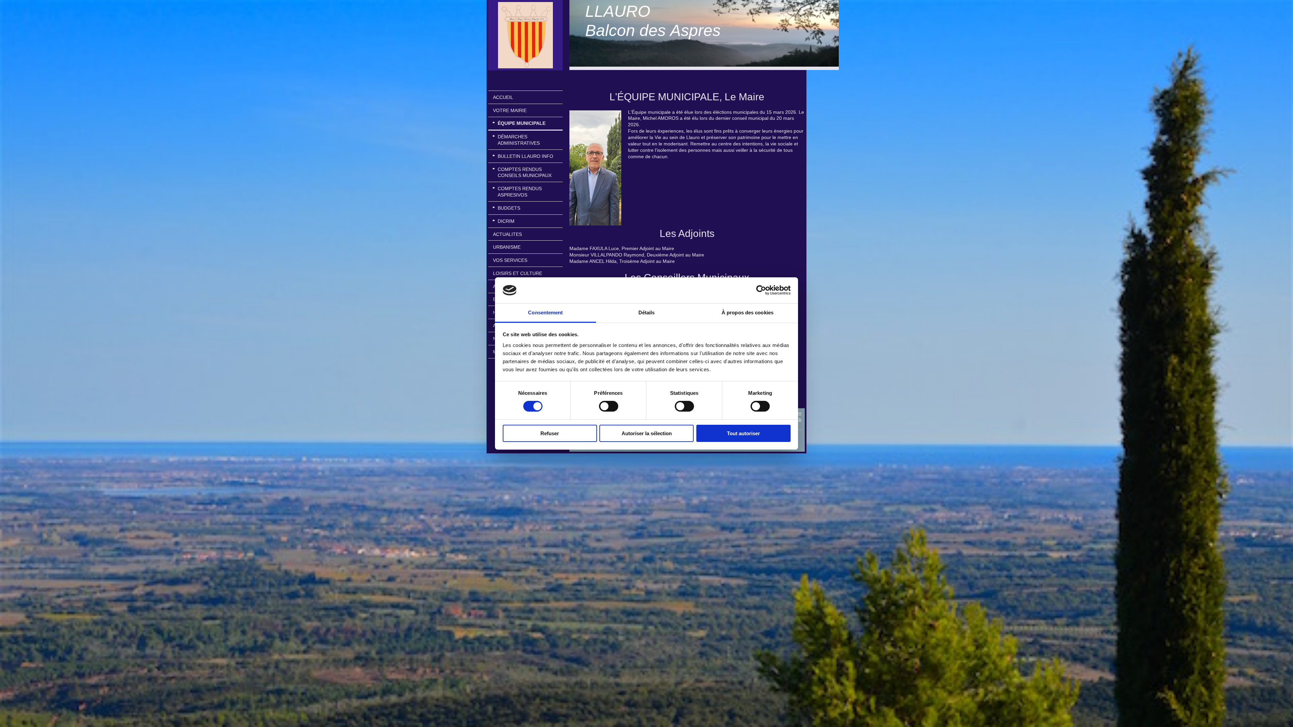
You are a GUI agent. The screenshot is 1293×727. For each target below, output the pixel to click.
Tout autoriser (743, 433)
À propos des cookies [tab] (747, 312)
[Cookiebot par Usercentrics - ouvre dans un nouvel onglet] (761, 290)
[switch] (608, 406)
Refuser (549, 433)
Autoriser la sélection (647, 433)
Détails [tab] (646, 312)
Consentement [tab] (545, 312)
